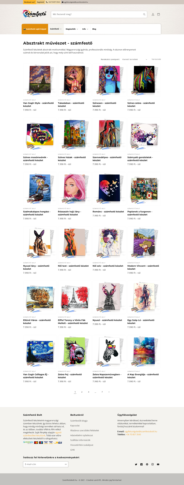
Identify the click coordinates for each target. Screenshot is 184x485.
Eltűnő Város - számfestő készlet (37, 321)
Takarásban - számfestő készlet (71, 104)
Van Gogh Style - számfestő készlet (38, 104)
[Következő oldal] (109, 392)
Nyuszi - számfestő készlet (107, 320)
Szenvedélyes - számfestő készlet (107, 159)
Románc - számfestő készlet (108, 211)
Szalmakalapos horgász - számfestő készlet (36, 213)
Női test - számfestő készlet (73, 266)
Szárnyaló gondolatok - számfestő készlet (140, 159)
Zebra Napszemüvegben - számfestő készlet (107, 376)
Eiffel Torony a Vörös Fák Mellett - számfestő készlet (73, 321)
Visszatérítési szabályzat (81, 445)
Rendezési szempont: (110, 59)
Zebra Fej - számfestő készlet (70, 376)
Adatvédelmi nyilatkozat (81, 435)
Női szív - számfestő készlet (108, 266)
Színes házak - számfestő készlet (72, 159)
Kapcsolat (75, 425)
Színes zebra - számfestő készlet (141, 104)
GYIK (72, 449)
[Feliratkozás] (65, 464)
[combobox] (99, 14)
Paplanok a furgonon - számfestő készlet (139, 213)
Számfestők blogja (78, 420)
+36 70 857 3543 (54, 2)
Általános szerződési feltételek (84, 430)
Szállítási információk (80, 440)
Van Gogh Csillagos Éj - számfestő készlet (36, 376)
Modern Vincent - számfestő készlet (143, 267)
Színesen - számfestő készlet (104, 104)
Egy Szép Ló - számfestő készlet (140, 321)
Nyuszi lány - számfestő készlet (36, 267)
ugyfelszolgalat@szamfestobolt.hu (76, 2)
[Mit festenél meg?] (144, 14)
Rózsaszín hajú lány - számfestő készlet (69, 213)
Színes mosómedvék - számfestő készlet (35, 159)
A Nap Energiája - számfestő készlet (143, 376)
